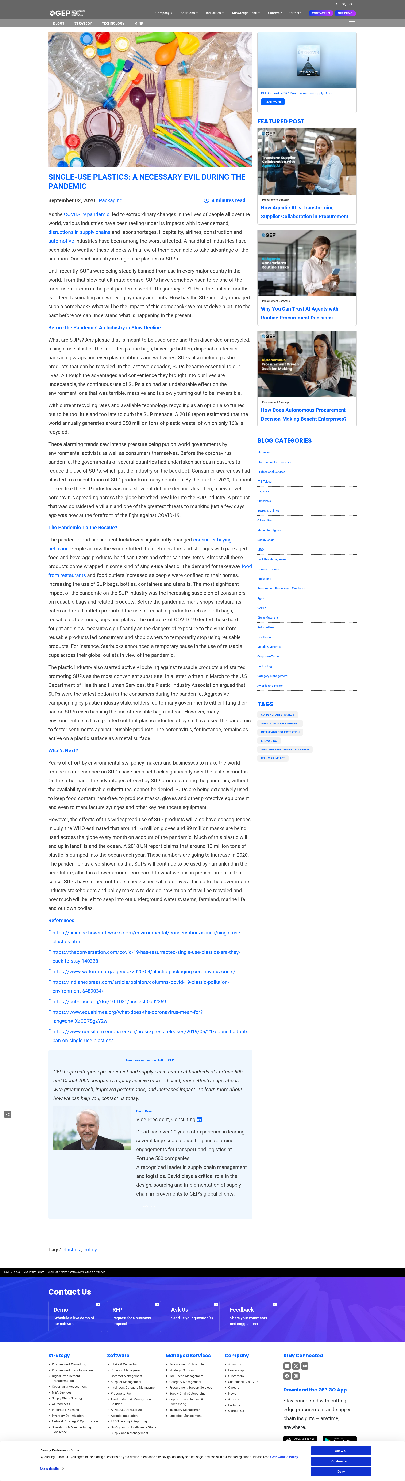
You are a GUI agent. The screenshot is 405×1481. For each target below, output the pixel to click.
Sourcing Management (126, 1370)
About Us (234, 1364)
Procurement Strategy (275, 199)
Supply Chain (265, 539)
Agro (260, 598)
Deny (341, 1471)
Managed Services (188, 1355)
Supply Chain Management (129, 1433)
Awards (233, 1399)
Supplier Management (126, 1382)
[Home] (67, 13)
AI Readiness (61, 1404)
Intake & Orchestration (126, 1364)
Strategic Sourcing (182, 1370)
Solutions (188, 13)
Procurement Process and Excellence (281, 588)
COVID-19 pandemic (86, 214)
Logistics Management (185, 1416)
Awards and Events (270, 685)
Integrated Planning (65, 1410)
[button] (344, 4)
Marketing (264, 452)
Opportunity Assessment (69, 1386)
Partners (294, 13)
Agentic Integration (124, 1416)
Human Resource (268, 569)
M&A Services (62, 1392)
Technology (113, 23)
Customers (236, 1376)
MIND (138, 23)
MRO (260, 549)
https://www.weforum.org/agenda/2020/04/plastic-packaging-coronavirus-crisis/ (144, 972)
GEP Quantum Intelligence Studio (134, 1427)
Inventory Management (185, 1410)
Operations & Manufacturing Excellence (71, 1429)
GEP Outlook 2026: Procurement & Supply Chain (297, 93)
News (232, 1393)
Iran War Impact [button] (273, 758)
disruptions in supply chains (79, 232)
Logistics (263, 491)
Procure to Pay (121, 1393)
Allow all (341, 1450)
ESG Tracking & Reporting (129, 1421)
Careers (274, 13)
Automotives (265, 627)
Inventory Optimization (68, 1416)
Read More (273, 101)
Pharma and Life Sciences (274, 462)
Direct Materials (267, 617)
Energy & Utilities (268, 510)
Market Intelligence (269, 530)
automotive (61, 241)
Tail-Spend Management (186, 1376)
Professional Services (271, 471)
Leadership (236, 1370)
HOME (6, 1272)
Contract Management (126, 1376)
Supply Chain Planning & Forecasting (186, 1401)
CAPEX (262, 608)
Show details (49, 1468)
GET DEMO (345, 13)
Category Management (272, 676)
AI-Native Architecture (126, 1410)
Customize (339, 1461)
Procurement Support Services (190, 1388)
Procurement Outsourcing (187, 1364)
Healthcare (264, 637)
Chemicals (264, 501)
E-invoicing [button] (269, 740)
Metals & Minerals (269, 646)
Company (162, 13)
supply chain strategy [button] (277, 714)
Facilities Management (272, 559)
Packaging (110, 200)
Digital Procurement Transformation (66, 1378)
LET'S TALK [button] (149, 1206)
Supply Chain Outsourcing (187, 1393)
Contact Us (321, 13)
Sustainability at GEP (243, 1382)
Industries (214, 13)
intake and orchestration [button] (280, 732)
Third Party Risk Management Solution (131, 1401)
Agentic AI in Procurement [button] (280, 723)
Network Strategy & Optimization (75, 1421)
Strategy (83, 23)
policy (90, 1250)
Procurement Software (276, 301)
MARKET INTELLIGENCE (34, 1272)
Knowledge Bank (245, 13)
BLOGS (59, 23)
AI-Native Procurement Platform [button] (285, 749)
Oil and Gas (264, 520)
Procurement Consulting (69, 1364)
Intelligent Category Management (134, 1388)
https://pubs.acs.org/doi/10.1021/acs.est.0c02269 (109, 1002)
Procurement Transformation (72, 1370)
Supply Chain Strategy (67, 1398)
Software (118, 1355)
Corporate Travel (268, 656)
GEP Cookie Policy (284, 1457)
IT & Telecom (265, 481)
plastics (71, 1250)
